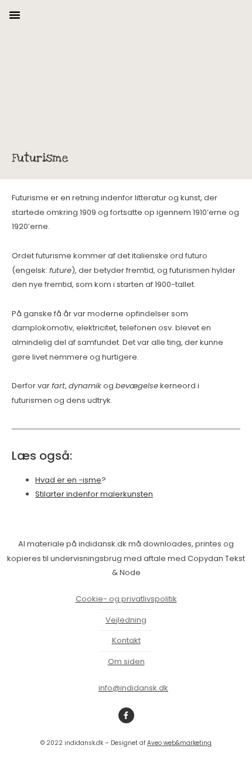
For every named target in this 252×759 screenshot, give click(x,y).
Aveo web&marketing (179, 743)
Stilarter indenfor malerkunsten (94, 494)
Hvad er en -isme (68, 480)
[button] (14, 14)
